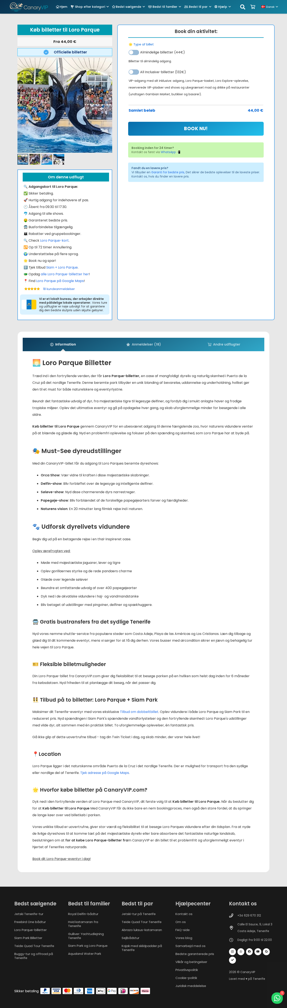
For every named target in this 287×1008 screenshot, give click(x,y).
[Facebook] (249, 951)
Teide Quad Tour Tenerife (34, 946)
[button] (108, 7)
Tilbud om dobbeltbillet (139, 711)
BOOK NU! (196, 128)
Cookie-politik (186, 978)
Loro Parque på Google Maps (60, 280)
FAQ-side (182, 930)
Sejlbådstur (130, 938)
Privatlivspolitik (186, 970)
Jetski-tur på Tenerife (139, 914)
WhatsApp (168, 152)
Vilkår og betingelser (191, 962)
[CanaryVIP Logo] (29, 7)
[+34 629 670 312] (233, 916)
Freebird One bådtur (30, 922)
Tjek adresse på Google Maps (104, 772)
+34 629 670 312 (249, 915)
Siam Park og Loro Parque (88, 945)
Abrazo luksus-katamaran (142, 930)
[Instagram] (232, 951)
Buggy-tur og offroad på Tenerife (33, 956)
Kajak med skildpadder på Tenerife (142, 948)
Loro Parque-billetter (30, 930)
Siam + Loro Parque (62, 267)
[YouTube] (257, 951)
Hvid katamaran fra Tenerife (83, 924)
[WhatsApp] (240, 951)
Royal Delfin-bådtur (83, 914)
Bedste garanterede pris (194, 954)
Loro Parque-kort (54, 240)
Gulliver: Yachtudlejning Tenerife (86, 936)
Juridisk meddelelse (190, 986)
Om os (180, 922)
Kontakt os (183, 914)
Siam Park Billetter (28, 938)
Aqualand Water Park (84, 953)
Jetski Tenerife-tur (28, 914)
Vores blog (183, 938)
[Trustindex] (232, 960)
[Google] (266, 951)
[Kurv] (253, 7)
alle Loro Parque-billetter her (65, 274)
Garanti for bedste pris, (168, 172)
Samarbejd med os (190, 946)
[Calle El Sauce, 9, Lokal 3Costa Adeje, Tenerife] (233, 928)
